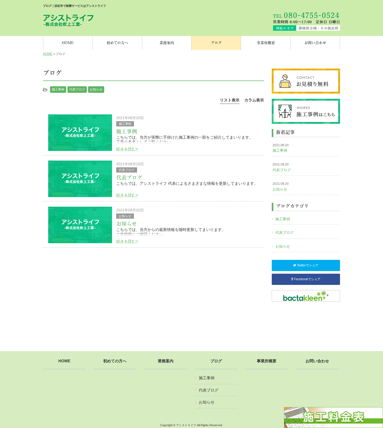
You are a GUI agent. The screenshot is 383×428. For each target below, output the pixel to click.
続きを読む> (127, 149)
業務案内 (166, 361)
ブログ (216, 361)
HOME (47, 54)
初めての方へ (115, 361)
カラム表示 (254, 100)
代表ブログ (77, 89)
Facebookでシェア (306, 279)
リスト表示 (229, 100)
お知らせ (96, 89)
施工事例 (58, 89)
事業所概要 (266, 361)
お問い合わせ (317, 361)
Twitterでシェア (307, 265)
